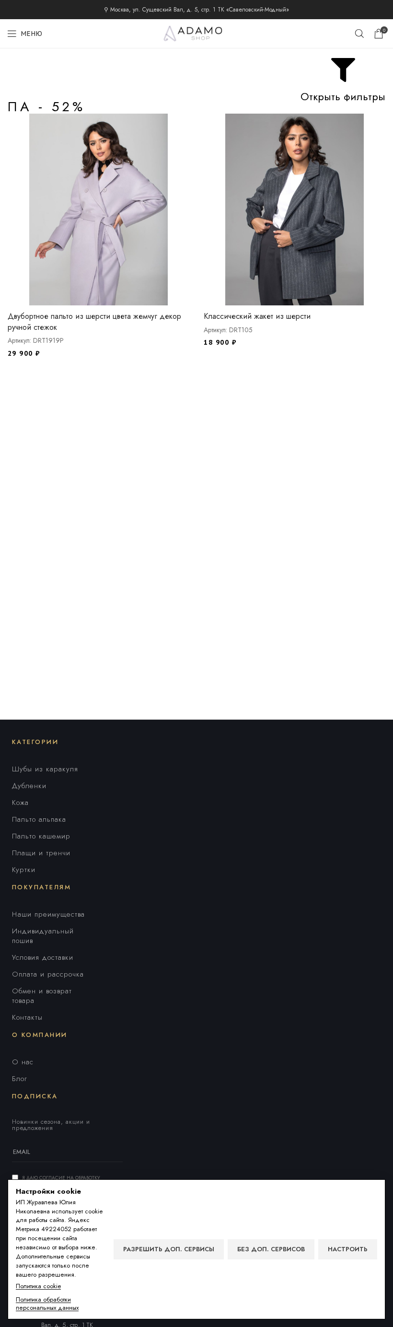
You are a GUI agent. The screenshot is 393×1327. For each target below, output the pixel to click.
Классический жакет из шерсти (257, 316)
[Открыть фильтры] (343, 70)
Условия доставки (42, 957)
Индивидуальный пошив (43, 935)
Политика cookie (38, 1286)
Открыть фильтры (343, 96)
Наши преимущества (48, 914)
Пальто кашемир (41, 836)
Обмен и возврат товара (42, 995)
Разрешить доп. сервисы (168, 1249)
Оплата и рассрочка (48, 974)
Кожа (20, 802)
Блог (19, 1078)
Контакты (27, 1017)
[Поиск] (359, 33)
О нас (23, 1062)
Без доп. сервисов (271, 1249)
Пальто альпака (39, 819)
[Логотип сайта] (196, 32)
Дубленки (29, 786)
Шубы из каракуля (45, 769)
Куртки (23, 869)
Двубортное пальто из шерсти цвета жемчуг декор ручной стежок (94, 321)
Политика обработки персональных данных (47, 1303)
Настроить (348, 1249)
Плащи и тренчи (41, 853)
